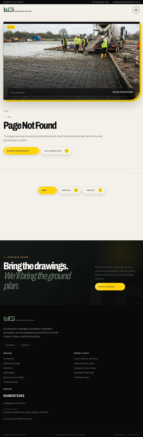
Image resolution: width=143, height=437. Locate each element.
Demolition (8, 368)
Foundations (8, 358)
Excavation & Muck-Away (85, 368)
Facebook (25, 345)
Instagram (10, 345)
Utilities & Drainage (11, 363)
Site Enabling (9, 372)
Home (5, 111)
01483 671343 (13, 396)
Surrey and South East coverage (17, 418)
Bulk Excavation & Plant (13, 377)
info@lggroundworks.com (126, 2)
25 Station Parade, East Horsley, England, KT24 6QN (25, 412)
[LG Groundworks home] (18, 10)
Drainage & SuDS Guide (84, 372)
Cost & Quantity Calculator (86, 358)
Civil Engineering (10, 382)
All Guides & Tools (81, 377)
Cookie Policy (134, 435)
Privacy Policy (120, 435)
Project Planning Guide (84, 363)
